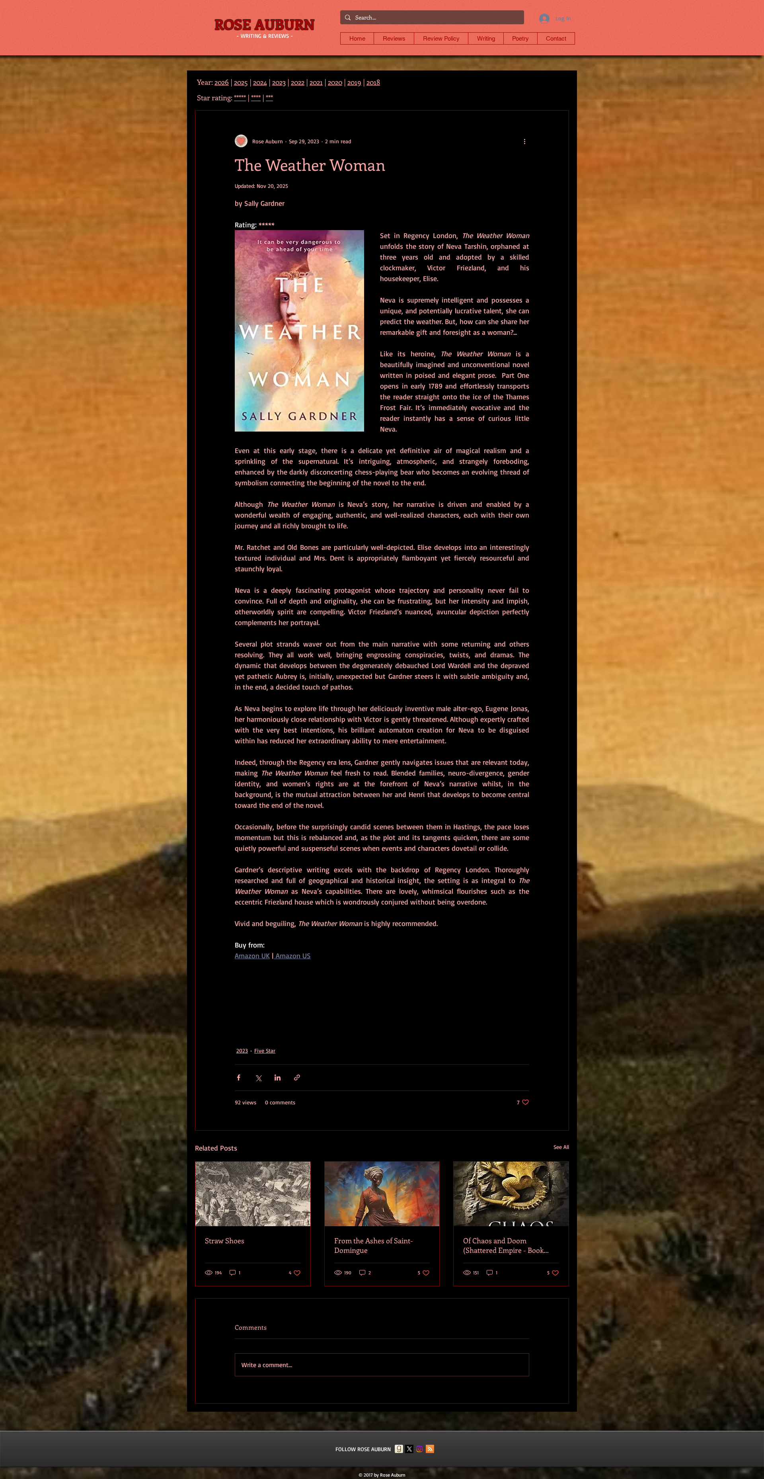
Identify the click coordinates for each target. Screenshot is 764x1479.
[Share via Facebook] (238, 1077)
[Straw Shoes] (252, 1194)
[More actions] (524, 141)
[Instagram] (419, 1449)
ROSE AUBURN (264, 23)
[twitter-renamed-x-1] (409, 1449)
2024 (260, 82)
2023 (242, 1050)
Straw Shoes (224, 1240)
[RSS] (430, 1449)
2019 (354, 82)
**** (256, 97)
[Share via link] (297, 1077)
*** (269, 97)
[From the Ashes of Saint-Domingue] (382, 1194)
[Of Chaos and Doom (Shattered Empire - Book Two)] (511, 1194)
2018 (373, 82)
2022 (297, 82)
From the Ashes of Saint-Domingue (373, 1245)
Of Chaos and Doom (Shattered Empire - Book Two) (503, 1245)
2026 (221, 82)
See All (561, 1146)
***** (240, 97)
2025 (241, 82)
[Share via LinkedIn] (277, 1077)
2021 (316, 82)
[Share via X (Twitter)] (258, 1077)
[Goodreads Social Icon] (399, 1449)
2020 (335, 82)
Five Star (264, 1050)
